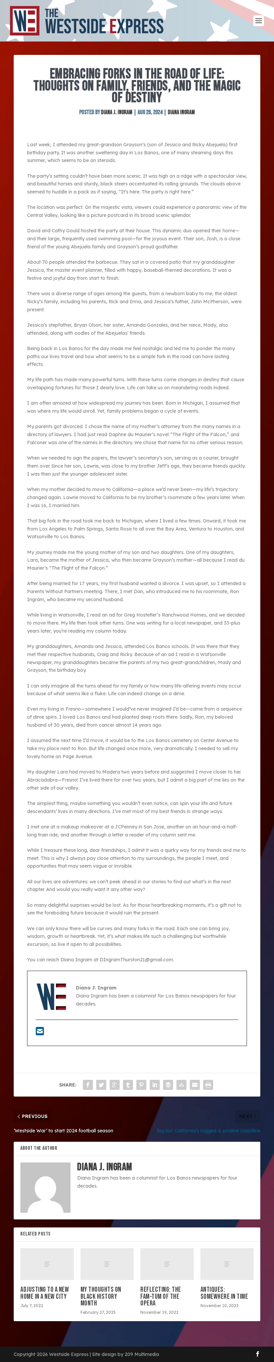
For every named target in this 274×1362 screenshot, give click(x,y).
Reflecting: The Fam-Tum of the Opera (160, 1296)
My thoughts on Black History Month (101, 1296)
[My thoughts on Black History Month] (107, 1264)
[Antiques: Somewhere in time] (227, 1264)
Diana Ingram (181, 112)
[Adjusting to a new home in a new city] (47, 1264)
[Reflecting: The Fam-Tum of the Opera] (167, 1264)
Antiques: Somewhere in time (224, 1292)
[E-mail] (40, 1033)
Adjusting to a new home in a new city (44, 1292)
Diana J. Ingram (116, 112)
